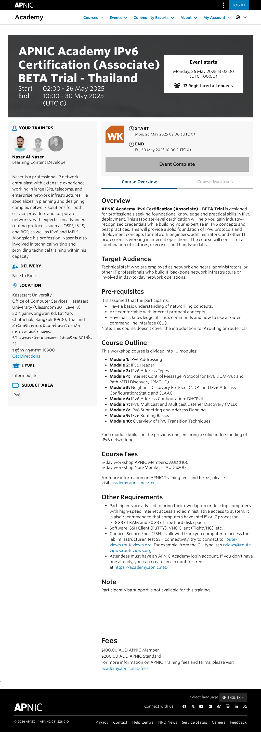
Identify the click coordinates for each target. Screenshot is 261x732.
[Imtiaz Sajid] (38, 144)
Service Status (194, 722)
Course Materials (215, 181)
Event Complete (177, 164)
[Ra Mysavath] (56, 144)
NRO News (167, 722)
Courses (90, 18)
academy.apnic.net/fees (134, 482)
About (186, 18)
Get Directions (26, 356)
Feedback (238, 722)
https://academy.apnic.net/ (141, 567)
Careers (218, 722)
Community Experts (151, 18)
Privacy (102, 722)
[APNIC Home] (30, 707)
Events (116, 18)
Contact (120, 722)
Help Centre (142, 722)
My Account (214, 18)
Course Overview (139, 181)
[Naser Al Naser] (20, 144)
